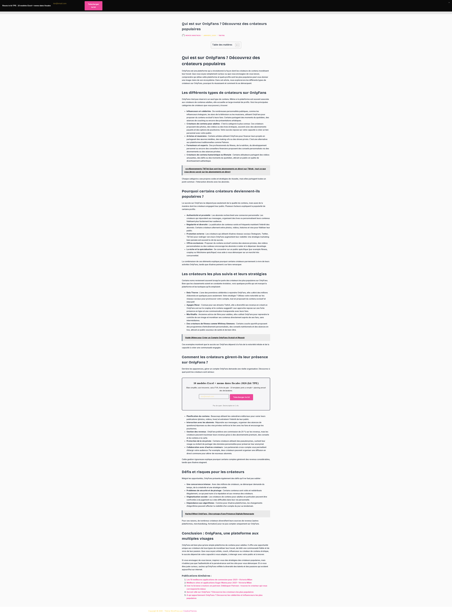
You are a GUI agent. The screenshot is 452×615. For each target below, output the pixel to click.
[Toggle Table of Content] (236, 45)
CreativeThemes (190, 611)
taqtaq (221, 35)
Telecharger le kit (241, 397)
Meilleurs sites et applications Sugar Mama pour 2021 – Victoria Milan (219, 582)
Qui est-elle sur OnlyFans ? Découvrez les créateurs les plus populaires (220, 592)
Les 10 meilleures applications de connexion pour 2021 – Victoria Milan (219, 579)
